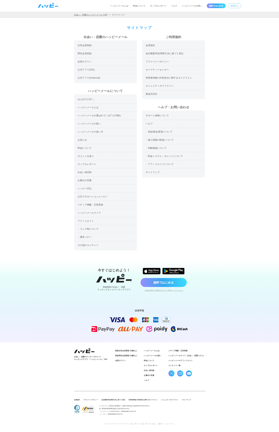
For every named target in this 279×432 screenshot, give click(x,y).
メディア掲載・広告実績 (177, 351)
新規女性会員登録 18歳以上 (126, 351)
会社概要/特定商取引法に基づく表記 (113, 400)
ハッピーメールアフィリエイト (180, 360)
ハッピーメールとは (119, 6)
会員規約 (77, 400)
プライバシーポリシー (90, 400)
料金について (139, 6)
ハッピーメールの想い (192, 6)
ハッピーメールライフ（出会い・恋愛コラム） (186, 356)
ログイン (235, 6)
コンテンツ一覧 (174, 365)
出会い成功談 (149, 370)
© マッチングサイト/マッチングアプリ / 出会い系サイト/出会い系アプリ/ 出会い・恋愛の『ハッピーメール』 (139, 424)
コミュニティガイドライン (170, 400)
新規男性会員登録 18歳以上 (126, 356)
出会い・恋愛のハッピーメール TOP (90, 15)
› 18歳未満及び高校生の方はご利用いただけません (164, 290)
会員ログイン (120, 360)
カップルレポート (158, 6)
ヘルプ (174, 6)
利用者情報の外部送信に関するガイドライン (143, 400)
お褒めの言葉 (149, 375)
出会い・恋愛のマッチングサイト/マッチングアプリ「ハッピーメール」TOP (90, 358)
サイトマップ (186, 400)
